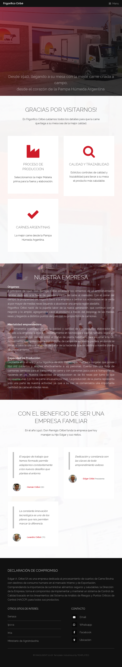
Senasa (12, 616)
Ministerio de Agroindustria (23, 640)
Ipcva (11, 624)
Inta (10, 632)
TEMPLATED (83, 655)
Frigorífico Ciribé (13, 3)
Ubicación (85, 639)
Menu (115, 3)
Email (83, 617)
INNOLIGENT (41, 655)
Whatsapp (86, 624)
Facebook (85, 632)
